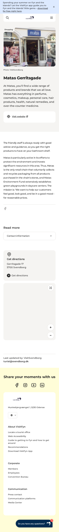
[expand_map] (51, 288)
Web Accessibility (17, 436)
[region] (29, 311)
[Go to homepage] (29, 17)
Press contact (15, 494)
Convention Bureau (18, 477)
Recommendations (18, 447)
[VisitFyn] (16, 399)
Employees (13, 473)
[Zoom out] (50, 335)
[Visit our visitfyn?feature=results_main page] (33, 385)
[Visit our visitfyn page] (25, 385)
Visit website (18, 116)
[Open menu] (51, 18)
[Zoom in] (50, 327)
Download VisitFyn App (20, 451)
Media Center (15, 502)
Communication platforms (21, 498)
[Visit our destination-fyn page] (42, 385)
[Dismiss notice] (54, 7)
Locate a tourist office (19, 432)
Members (13, 469)
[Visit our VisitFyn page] (16, 385)
